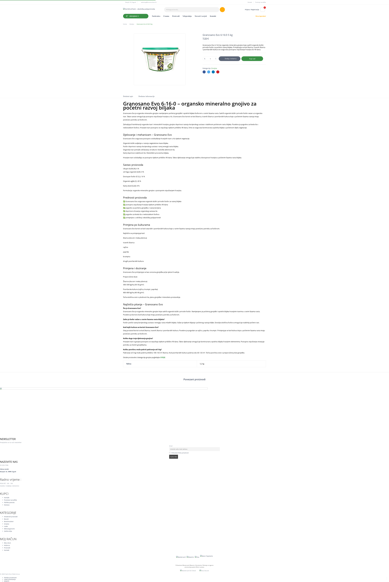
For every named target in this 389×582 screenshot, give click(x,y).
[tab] (128, 96)
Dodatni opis (128, 96)
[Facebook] (204, 71)
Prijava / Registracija (252, 10)
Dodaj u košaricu (231, 59)
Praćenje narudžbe (260, 2)
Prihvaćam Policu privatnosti (180, 453)
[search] (222, 9)
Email (170, 446)
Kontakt (250, 2)
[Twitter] (208, 71)
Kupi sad (252, 59)
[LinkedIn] (213, 71)
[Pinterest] (217, 71)
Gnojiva (131, 24)
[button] (262, 9)
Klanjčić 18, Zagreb (130, 2)
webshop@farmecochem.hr (149, 2)
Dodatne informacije (146, 96)
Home (125, 24)
